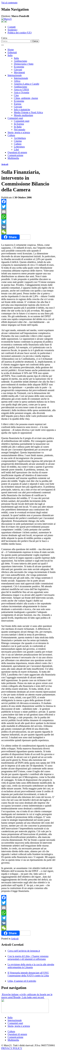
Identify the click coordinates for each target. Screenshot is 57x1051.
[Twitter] (28, 206)
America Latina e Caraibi (26, 84)
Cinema (18, 141)
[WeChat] (28, 232)
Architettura (20, 138)
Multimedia (13, 158)
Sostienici (12, 29)
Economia (19, 66)
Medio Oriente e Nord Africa (28, 112)
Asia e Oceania (21, 92)
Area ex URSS (21, 89)
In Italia (18, 126)
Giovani (18, 69)
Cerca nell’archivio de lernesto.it (24, 950)
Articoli (4, 164)
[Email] (28, 211)
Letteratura (19, 146)
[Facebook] (28, 201)
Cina (16, 95)
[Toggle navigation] (2, 45)
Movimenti (19, 72)
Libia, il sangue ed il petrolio (22, 981)
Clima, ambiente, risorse (26, 98)
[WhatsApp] (28, 216)
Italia (10, 55)
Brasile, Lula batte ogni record (29, 997)
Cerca (4, 38)
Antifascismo (20, 61)
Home (11, 49)
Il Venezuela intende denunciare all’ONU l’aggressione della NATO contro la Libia (28, 974)
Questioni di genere (17, 152)
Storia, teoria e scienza (19, 132)
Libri (16, 149)
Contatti (12, 27)
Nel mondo (19, 129)
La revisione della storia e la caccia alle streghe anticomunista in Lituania (31, 966)
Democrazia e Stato (23, 64)
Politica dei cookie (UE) (20, 32)
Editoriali (12, 52)
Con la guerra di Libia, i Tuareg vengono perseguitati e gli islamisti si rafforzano (28, 957)
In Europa (19, 123)
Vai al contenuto (9, 2)
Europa (17, 103)
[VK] (28, 226)
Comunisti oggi (15, 118)
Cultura (11, 135)
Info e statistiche (22, 109)
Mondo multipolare (23, 115)
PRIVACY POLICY (11, 1048)
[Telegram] (28, 221)
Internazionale (15, 75)
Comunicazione (15, 155)
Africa (17, 81)
